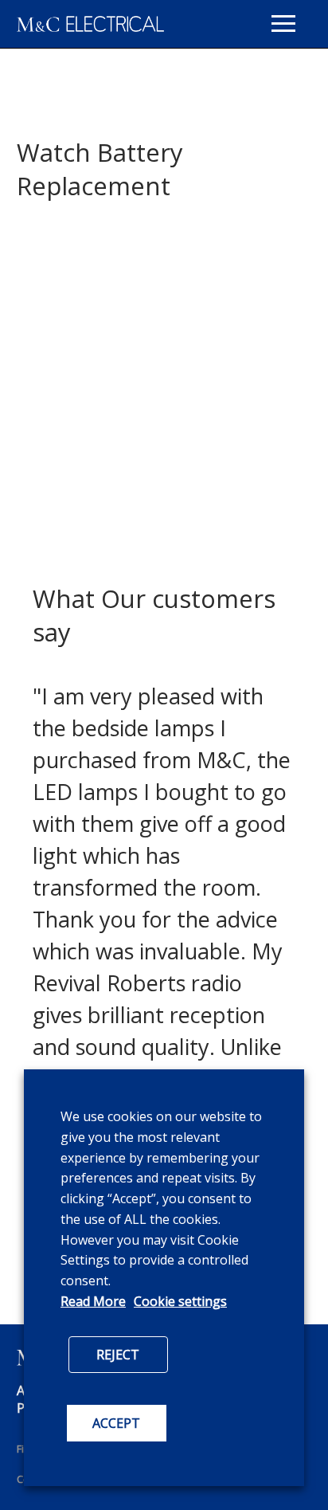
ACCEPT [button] (116, 1423)
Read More (93, 1301)
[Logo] (90, 24)
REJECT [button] (117, 1354)
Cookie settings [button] (180, 1301)
